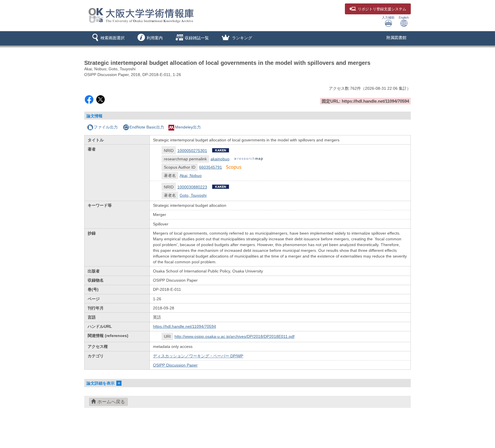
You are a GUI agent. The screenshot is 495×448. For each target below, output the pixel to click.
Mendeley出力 (188, 127)
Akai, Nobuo (191, 175)
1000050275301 (192, 150)
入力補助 (388, 17)
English (404, 17)
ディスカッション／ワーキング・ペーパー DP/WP (198, 356)
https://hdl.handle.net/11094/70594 (184, 326)
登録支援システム (382, 9)
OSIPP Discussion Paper (175, 365)
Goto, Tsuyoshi (193, 195)
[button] (107, 38)
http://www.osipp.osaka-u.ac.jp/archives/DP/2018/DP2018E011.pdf (234, 336)
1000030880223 (192, 187)
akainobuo (220, 159)
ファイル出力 (106, 127)
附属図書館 (396, 37)
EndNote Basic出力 (146, 127)
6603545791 (210, 167)
